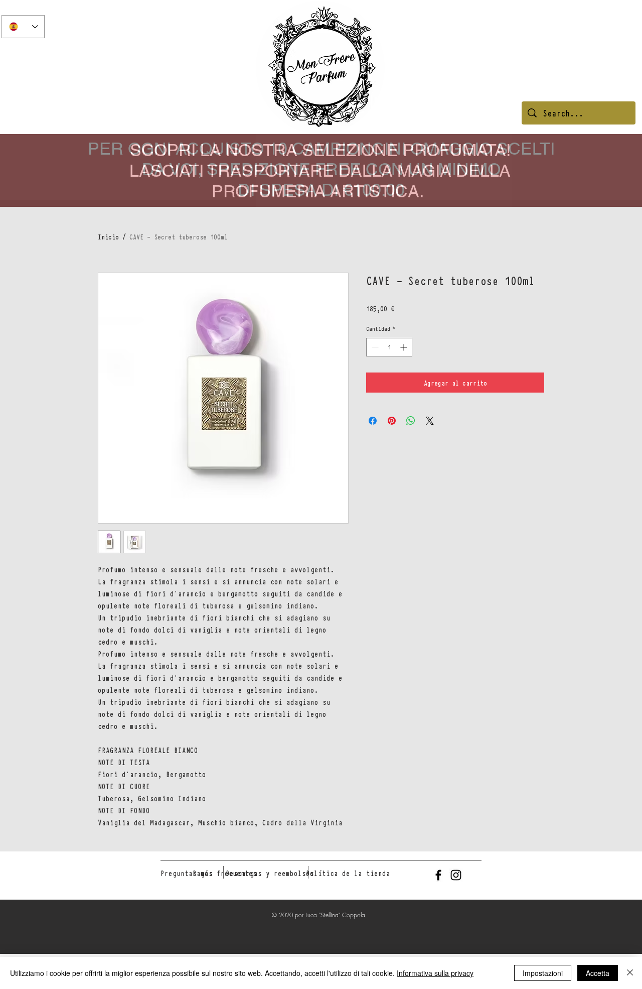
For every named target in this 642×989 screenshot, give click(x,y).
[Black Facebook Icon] (438, 875)
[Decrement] (374, 347)
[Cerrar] (630, 973)
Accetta (597, 973)
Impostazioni (543, 973)
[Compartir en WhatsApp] (411, 421)
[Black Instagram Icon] (456, 875)
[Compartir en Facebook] (373, 421)
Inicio (108, 236)
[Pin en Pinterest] (392, 421)
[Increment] (404, 347)
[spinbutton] (389, 347)
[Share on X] (430, 421)
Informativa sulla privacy (435, 973)
